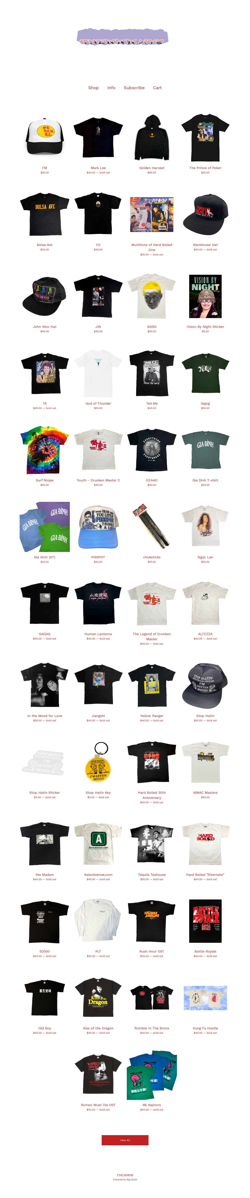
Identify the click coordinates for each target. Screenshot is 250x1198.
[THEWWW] (125, 41)
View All (125, 1140)
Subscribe (134, 87)
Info (111, 87)
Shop (93, 87)
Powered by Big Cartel (125, 1179)
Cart (158, 87)
